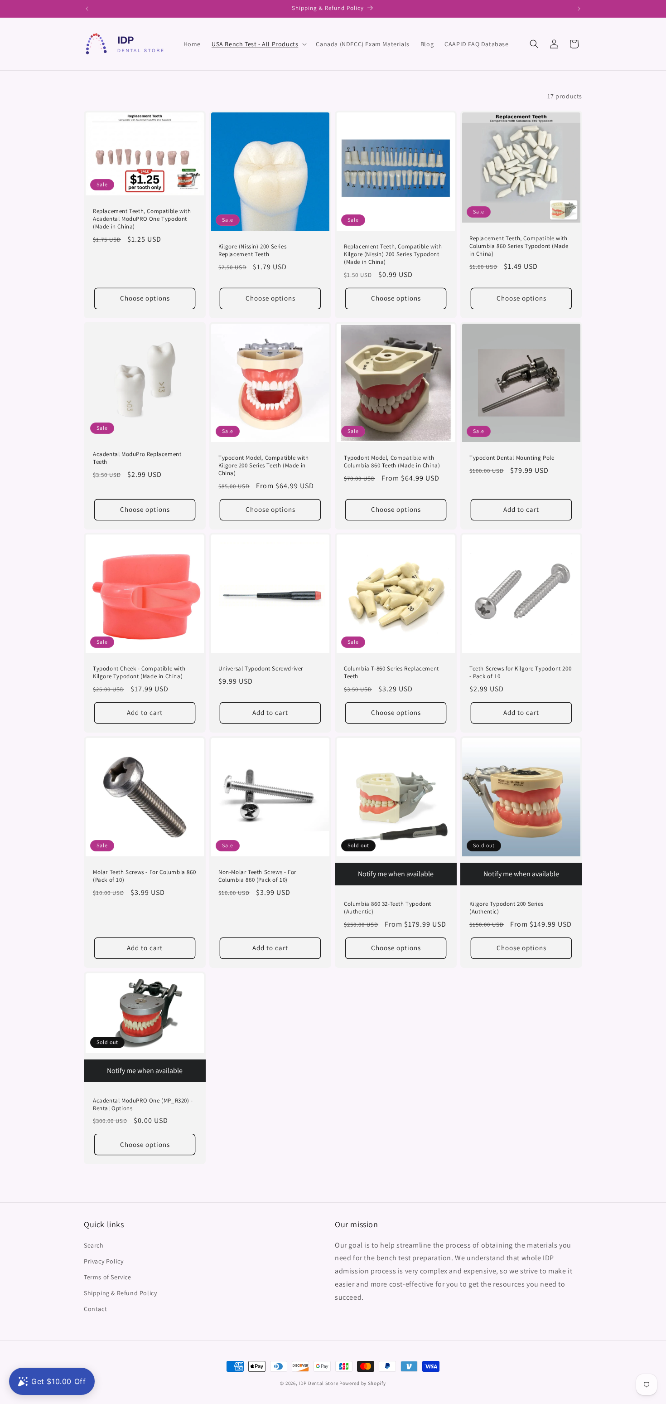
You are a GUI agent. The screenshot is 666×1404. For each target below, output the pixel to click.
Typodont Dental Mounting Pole (511, 458)
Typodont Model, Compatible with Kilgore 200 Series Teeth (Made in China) (263, 465)
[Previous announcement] (87, 8)
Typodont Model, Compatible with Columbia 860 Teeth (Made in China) (392, 461)
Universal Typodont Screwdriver (260, 668)
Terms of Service (107, 1277)
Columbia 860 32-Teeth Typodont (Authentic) (387, 907)
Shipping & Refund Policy (120, 1293)
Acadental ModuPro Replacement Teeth (137, 458)
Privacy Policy (103, 1261)
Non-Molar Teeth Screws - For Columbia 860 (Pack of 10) (257, 876)
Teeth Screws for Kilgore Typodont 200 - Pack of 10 (520, 672)
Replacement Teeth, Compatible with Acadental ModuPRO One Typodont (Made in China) (142, 219)
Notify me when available (396, 874)
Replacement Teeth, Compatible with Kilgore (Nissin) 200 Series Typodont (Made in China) (393, 254)
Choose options (145, 298)
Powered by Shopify (362, 1383)
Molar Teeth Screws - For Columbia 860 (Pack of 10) (144, 876)
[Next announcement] (579, 8)
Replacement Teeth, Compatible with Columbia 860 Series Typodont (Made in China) (518, 246)
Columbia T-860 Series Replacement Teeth (391, 672)
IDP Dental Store (318, 1383)
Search (94, 1245)
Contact (95, 1309)
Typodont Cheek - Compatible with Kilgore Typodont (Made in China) (139, 672)
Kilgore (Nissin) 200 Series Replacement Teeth (252, 250)
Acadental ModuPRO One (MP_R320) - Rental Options (143, 1104)
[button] (258, 43)
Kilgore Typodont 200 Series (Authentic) (506, 907)
